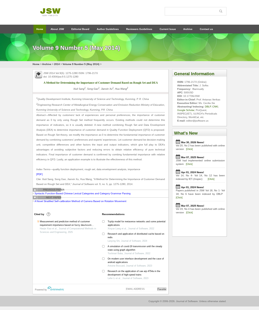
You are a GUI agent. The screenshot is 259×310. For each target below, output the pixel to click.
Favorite (162, 289)
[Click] (189, 149)
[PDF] (39, 174)
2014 (57, 64)
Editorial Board (80, 29)
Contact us (206, 29)
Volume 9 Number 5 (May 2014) (81, 64)
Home (39, 29)
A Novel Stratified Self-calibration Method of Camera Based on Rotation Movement (80, 201)
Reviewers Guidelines (139, 29)
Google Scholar (185, 110)
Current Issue (168, 29)
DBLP (208, 106)
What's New (186, 133)
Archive (187, 29)
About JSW (57, 29)
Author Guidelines (108, 29)
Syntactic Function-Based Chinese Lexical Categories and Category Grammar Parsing (83, 193)
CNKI (215, 106)
